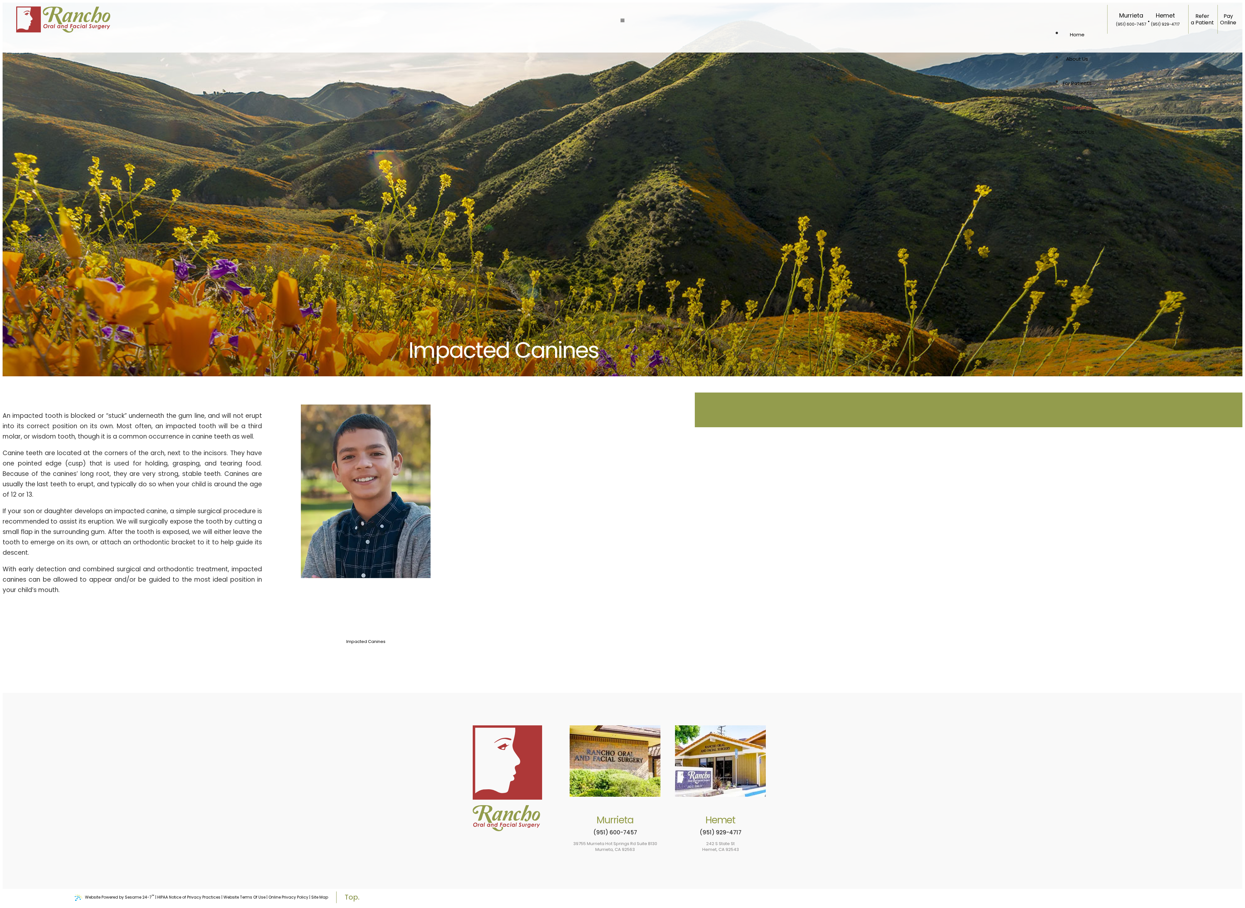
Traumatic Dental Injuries (366, 636)
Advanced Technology (366, 659)
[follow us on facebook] (1237, 439)
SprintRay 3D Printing (365, 665)
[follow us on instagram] (1237, 469)
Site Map (319, 897)
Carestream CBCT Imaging (366, 671)
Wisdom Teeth (365, 618)
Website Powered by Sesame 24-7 (119, 896)
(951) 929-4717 (1165, 24)
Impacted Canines (365, 642)
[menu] (622, 21)
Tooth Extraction (366, 647)
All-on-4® (366, 630)
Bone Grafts (365, 624)
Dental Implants (366, 613)
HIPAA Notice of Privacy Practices (188, 897)
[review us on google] (1237, 449)
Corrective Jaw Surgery (366, 653)
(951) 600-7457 (1131, 24)
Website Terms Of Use (244, 897)
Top (351, 897)
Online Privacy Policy (288, 897)
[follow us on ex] (1237, 459)
